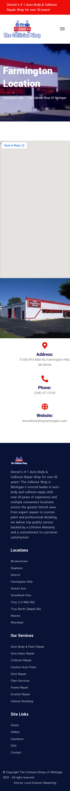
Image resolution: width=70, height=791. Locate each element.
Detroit (15, 575)
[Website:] (44, 406)
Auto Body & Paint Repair (27, 647)
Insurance (17, 739)
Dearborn (17, 568)
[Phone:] (44, 378)
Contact (16, 752)
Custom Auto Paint (23, 667)
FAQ (13, 746)
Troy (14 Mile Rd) (23, 602)
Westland (17, 622)
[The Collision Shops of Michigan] (22, 29)
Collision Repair (21, 660)
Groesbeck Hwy (21, 595)
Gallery (15, 732)
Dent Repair (18, 674)
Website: (45, 415)
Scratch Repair (20, 694)
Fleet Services (20, 681)
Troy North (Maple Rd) (26, 609)
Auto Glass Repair (22, 653)
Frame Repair (19, 687)
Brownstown (19, 561)
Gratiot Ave (18, 588)
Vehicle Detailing (22, 701)
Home (6, 93)
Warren (15, 616)
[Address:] (44, 345)
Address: (44, 354)
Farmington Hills (22, 582)
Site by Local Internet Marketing (35, 783)
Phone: (44, 387)
